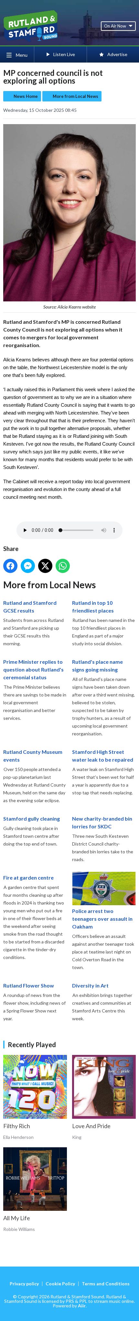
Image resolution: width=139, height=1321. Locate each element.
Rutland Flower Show (28, 985)
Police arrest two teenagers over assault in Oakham (102, 918)
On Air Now (115, 26)
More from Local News (75, 96)
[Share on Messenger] (28, 566)
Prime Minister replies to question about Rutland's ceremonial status (33, 669)
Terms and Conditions (106, 1283)
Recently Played (32, 1044)
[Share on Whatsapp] (63, 566)
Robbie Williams (19, 1229)
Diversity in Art (90, 985)
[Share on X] (45, 566)
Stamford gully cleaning (31, 818)
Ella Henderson (18, 1137)
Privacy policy (24, 1283)
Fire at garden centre (28, 877)
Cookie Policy (60, 1283)
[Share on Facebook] (10, 566)
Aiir (82, 1305)
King (76, 1137)
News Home (26, 96)
